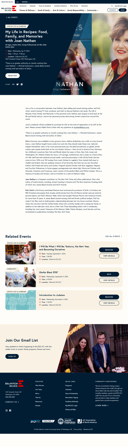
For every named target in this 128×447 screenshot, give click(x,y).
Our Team (38, 389)
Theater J (25, 2)
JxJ (17, 2)
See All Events (112, 236)
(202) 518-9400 (10, 397)
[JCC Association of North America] (87, 421)
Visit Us (37, 397)
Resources (38, 401)
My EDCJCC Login (120, 6)
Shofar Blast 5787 (48, 272)
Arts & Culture (58, 10)
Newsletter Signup (71, 397)
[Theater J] (49, 421)
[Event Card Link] (20, 252)
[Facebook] (10, 410)
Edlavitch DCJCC (7, 2)
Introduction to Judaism (52, 295)
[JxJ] (35, 421)
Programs (68, 385)
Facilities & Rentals (60, 6)
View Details (109, 256)
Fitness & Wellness (27, 10)
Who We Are (74, 6)
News (37, 393)
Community (91, 10)
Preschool (84, 6)
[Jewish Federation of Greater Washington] (66, 421)
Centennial (23, 6)
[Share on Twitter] (17, 84)
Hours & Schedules (45, 6)
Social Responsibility (75, 10)
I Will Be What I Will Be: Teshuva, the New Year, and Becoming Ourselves (64, 248)
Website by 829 (88, 429)
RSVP (109, 274)
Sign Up (12, 356)
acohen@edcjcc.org (81, 127)
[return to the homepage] (14, 383)
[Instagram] (6, 410)
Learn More (101, 405)
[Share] (13, 84)
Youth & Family (44, 10)
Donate (113, 10)
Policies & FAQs (70, 409)
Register (12, 76)
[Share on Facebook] (22, 84)
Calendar (33, 6)
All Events (13, 17)
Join (122, 10)
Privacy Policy (78, 429)
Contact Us (11, 402)
